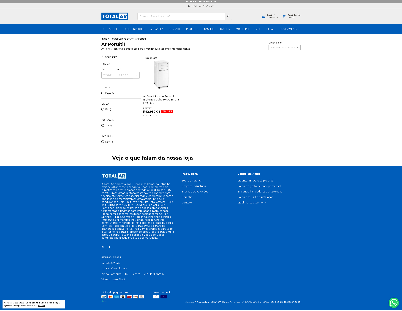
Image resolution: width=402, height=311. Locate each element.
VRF (258, 29)
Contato (187, 202)
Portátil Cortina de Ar (121, 38)
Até (119, 69)
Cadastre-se (272, 17)
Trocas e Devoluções (195, 191)
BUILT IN (225, 29)
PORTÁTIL (174, 29)
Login (270, 15)
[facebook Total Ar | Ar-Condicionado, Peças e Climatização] (109, 247)
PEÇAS (270, 29)
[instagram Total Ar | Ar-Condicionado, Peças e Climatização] (102, 247)
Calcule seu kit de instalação (255, 197)
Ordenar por (275, 42)
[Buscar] (228, 16)
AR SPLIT (114, 29)
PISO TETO (192, 29)
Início (104, 38)
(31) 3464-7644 (110, 263)
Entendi (41, 306)
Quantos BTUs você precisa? (255, 180)
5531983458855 (111, 257)
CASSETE (209, 29)
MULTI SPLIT (243, 29)
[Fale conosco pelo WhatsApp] (394, 303)
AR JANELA (156, 29)
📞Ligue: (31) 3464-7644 (201, 6)
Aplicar (136, 75)
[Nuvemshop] (197, 302)
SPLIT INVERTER (134, 29)
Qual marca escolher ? (252, 202)
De (103, 69)
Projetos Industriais (194, 186)
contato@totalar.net (114, 268)
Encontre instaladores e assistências (260, 191)
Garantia (187, 197)
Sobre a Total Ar (192, 180)
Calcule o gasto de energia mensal (259, 186)
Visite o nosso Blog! (113, 279)
